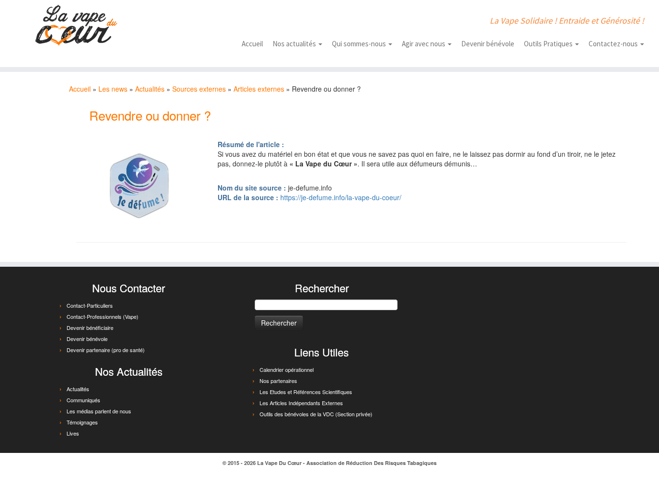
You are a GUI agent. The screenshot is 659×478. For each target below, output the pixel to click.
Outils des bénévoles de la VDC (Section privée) (316, 414)
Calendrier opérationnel (287, 369)
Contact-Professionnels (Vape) (102, 316)
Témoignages (82, 422)
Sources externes (199, 89)
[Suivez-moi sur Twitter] (202, 20)
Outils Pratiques (549, 43)
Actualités (150, 89)
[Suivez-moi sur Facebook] (186, 20)
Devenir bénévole (487, 43)
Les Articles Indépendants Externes (301, 403)
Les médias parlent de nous (99, 411)
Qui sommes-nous (359, 43)
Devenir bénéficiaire (90, 327)
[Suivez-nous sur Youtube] (217, 20)
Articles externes (258, 89)
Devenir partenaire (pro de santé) (106, 350)
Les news (112, 89)
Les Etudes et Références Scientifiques (306, 392)
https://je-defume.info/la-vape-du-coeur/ (340, 197)
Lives (73, 433)
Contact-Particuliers (90, 305)
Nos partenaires (278, 380)
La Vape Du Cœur (279, 462)
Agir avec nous (424, 43)
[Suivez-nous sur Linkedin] (233, 20)
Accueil (252, 43)
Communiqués (83, 400)
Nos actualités (295, 43)
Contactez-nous (614, 43)
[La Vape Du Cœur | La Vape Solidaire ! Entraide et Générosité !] (76, 25)
